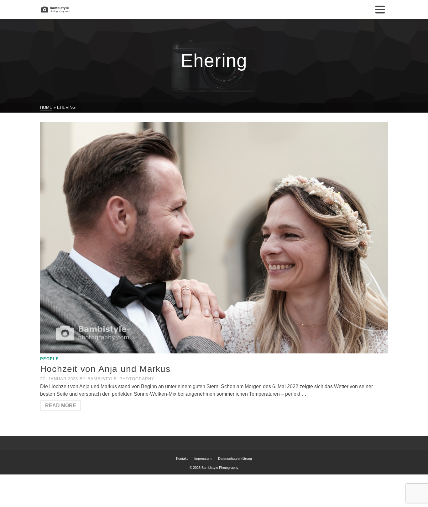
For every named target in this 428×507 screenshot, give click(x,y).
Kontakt (182, 458)
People (49, 359)
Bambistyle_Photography (120, 379)
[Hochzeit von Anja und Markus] (214, 237)
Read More (60, 405)
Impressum (202, 458)
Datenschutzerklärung (235, 458)
